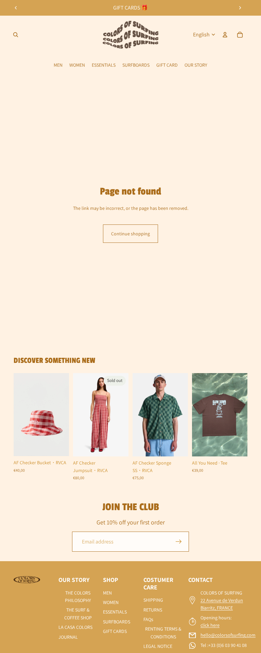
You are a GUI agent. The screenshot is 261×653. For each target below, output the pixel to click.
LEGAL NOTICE (157, 646)
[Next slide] (239, 7)
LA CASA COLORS (75, 627)
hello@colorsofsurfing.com (228, 635)
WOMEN (111, 602)
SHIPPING (153, 600)
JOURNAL (68, 637)
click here (210, 625)
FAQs (148, 619)
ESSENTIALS (115, 612)
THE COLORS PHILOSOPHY (78, 596)
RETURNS (152, 610)
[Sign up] (179, 542)
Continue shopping (130, 234)
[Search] (15, 34)
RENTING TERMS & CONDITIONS (163, 632)
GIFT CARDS (115, 631)
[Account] (225, 34)
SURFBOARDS (116, 622)
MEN (107, 593)
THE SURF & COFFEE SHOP (78, 613)
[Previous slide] (15, 7)
